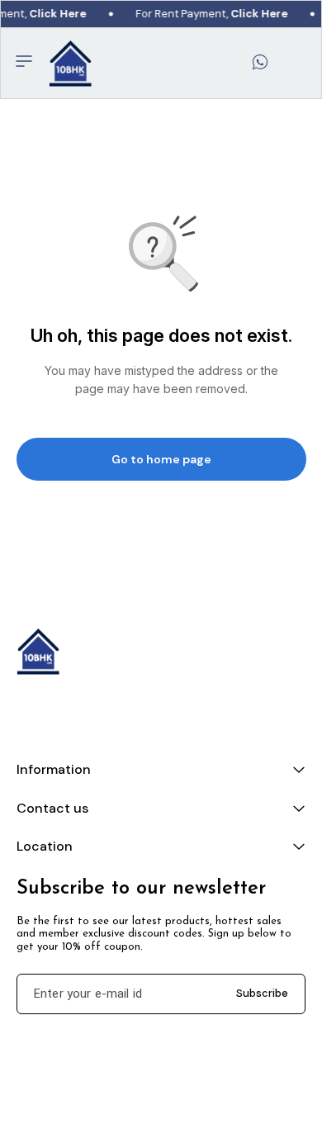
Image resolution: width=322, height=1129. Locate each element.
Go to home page (161, 459)
